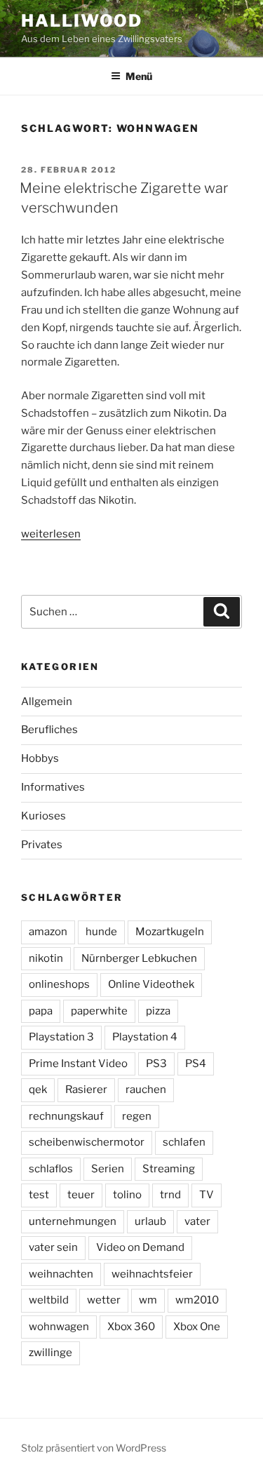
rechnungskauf (66, 1116)
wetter (104, 1300)
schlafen (184, 1142)
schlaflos (51, 1168)
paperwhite (99, 1011)
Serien (107, 1168)
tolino (127, 1194)
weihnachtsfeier (152, 1274)
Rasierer (86, 1089)
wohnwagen (59, 1326)
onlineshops (59, 984)
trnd (170, 1194)
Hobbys (40, 758)
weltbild (49, 1300)
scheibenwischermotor (86, 1142)
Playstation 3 (61, 1037)
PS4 (195, 1063)
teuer (81, 1194)
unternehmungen (72, 1221)
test (39, 1194)
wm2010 (197, 1300)
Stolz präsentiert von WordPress (93, 1448)
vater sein (53, 1247)
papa (41, 1011)
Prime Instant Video (78, 1063)
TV (206, 1194)
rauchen (146, 1089)
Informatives (53, 787)
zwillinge (50, 1352)
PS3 (156, 1063)
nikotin (46, 958)
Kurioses (43, 816)
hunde (101, 931)
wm (148, 1300)
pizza (158, 1011)
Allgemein (46, 701)
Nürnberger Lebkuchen (139, 958)
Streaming (168, 1168)
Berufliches (49, 729)
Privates (41, 844)
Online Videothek (151, 984)
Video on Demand (140, 1247)
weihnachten (61, 1274)
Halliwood (81, 21)
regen (136, 1116)
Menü (139, 76)
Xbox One (196, 1326)
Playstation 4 (144, 1037)
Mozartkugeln (169, 931)
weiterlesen (51, 534)
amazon (48, 931)
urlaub (150, 1221)
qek (38, 1089)
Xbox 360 (131, 1326)
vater (197, 1221)
